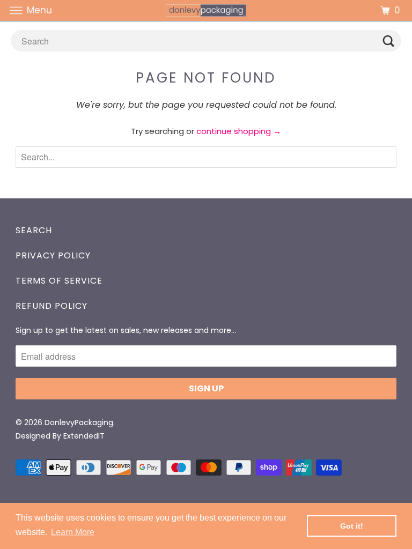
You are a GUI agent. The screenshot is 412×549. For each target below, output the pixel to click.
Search (34, 230)
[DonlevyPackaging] (206, 10)
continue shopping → (238, 131)
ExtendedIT (84, 436)
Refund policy (51, 306)
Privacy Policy (53, 255)
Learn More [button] (72, 532)
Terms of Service (59, 280)
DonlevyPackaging (79, 422)
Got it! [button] (351, 526)
